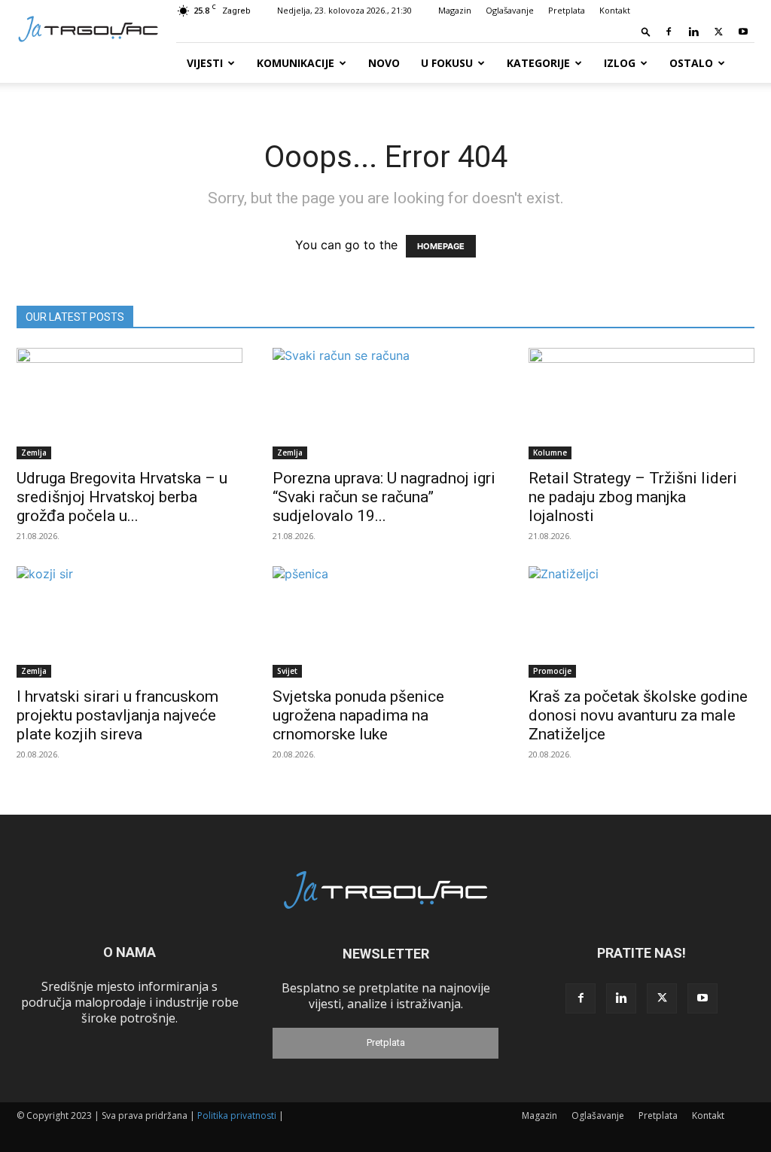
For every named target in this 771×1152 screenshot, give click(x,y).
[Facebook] (668, 31)
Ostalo (691, 63)
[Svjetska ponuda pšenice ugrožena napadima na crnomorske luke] (385, 622)
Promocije (552, 671)
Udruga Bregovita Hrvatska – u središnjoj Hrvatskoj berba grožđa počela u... (122, 497)
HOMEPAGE (441, 246)
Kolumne (550, 452)
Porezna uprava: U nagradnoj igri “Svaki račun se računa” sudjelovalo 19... (384, 497)
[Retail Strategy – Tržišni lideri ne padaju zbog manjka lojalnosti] (641, 403)
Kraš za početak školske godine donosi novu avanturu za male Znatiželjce (638, 715)
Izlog (619, 63)
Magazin (454, 10)
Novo (384, 63)
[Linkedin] (693, 31)
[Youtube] (743, 31)
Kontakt (614, 10)
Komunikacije (295, 63)
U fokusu (447, 63)
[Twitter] (718, 31)
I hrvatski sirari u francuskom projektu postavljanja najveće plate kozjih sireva (117, 715)
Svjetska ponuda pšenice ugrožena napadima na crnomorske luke (358, 715)
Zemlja (34, 452)
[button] (646, 31)
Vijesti (205, 63)
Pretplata (566, 10)
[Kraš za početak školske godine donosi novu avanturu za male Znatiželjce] (641, 622)
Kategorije (538, 63)
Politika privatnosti (236, 1115)
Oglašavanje (510, 10)
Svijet (287, 671)
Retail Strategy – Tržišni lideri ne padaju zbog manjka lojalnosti (633, 497)
